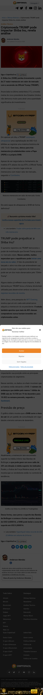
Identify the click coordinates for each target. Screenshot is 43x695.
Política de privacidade (26, 367)
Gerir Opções (21, 362)
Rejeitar (21, 356)
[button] (40, 330)
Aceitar (21, 351)
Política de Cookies (14, 367)
